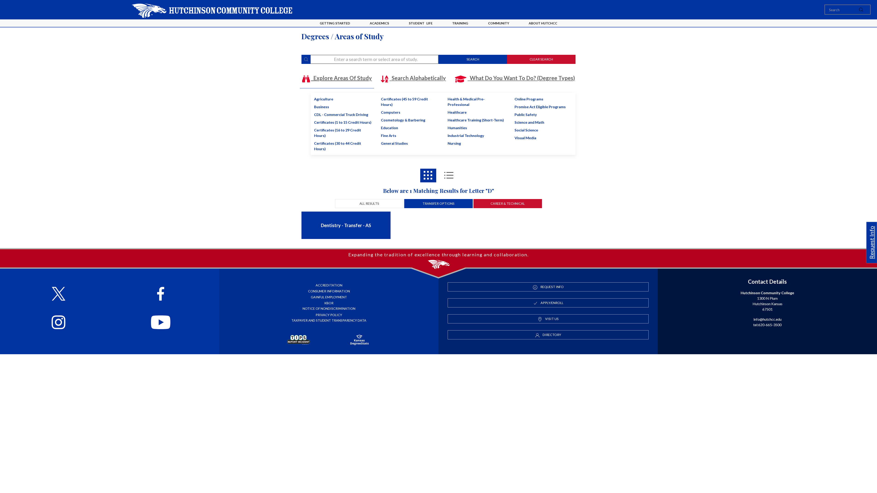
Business (321, 107)
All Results (369, 203)
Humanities (457, 128)
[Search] (306, 59)
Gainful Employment (329, 297)
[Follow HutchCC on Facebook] (160, 294)
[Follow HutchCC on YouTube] (160, 323)
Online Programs (529, 99)
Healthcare (457, 112)
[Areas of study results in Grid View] (428, 175)
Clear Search (541, 59)
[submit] (861, 10)
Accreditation (329, 285)
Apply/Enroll (551, 303)
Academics (379, 23)
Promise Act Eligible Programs (540, 107)
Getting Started (335, 23)
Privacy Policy (329, 315)
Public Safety (526, 114)
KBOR (328, 303)
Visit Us (551, 319)
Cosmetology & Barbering (403, 120)
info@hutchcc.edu (767, 319)
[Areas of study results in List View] (449, 175)
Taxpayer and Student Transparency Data (328, 320)
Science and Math (529, 122)
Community (498, 23)
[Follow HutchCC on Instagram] (58, 323)
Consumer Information (329, 291)
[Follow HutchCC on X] (58, 294)
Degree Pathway (357, 237)
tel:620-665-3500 (767, 325)
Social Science (526, 130)
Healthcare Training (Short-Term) (476, 120)
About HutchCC (543, 23)
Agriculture (323, 99)
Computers (390, 112)
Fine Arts (388, 135)
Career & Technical (508, 203)
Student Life (421, 23)
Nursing (454, 143)
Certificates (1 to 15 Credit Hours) (342, 122)
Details (327, 237)
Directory (551, 335)
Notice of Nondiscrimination (329, 308)
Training (460, 23)
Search (473, 59)
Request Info (871, 242)
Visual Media (525, 138)
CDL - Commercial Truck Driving (341, 114)
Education (389, 128)
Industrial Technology (466, 135)
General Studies (394, 143)
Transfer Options (438, 203)
